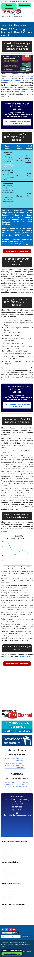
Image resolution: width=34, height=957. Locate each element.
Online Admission (8, 866)
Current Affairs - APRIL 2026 (14, 765)
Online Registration (9, 6)
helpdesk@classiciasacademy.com (17, 815)
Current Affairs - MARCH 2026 (15, 768)
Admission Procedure (9, 852)
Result (4, 915)
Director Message (8, 847)
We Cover (5, 878)
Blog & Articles (7, 899)
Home (3, 25)
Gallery (4, 912)
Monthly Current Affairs (10, 889)
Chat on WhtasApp (12, 954)
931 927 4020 (11, 1)
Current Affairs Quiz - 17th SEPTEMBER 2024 (16, 782)
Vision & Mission (7, 850)
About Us (5, 845)
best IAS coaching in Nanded (17, 79)
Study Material (7, 873)
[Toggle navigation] (30, 13)
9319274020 (25, 656)
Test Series (5, 871)
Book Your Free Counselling (17, 251)
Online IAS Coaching (8, 894)
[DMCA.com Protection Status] (10, 933)
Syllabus (5, 917)
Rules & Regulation (8, 854)
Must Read (5, 887)
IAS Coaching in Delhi (9, 892)
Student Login (22, 1)
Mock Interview (7, 875)
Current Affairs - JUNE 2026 (14, 761)
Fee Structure (6, 857)
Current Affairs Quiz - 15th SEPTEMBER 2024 (16, 787)
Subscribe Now (27, 936)
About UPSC (6, 908)
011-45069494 (17, 810)
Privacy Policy (6, 868)
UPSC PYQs (5, 896)
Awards (4, 910)
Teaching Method (8, 920)
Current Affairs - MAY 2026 (13, 763)
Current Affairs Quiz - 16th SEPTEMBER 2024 (16, 784)
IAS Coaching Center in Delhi (8, 164)
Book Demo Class (24, 5)
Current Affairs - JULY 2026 (14, 758)
